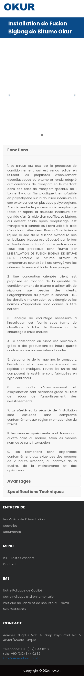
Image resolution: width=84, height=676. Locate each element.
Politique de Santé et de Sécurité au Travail (36, 603)
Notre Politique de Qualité (22, 590)
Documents (12, 532)
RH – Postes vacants (18, 558)
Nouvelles (10, 525)
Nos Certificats (14, 609)
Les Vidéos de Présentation (24, 519)
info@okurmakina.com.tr (21, 658)
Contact (9, 564)
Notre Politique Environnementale (28, 596)
